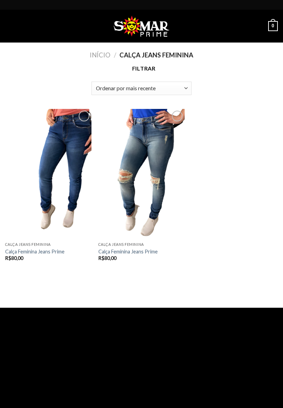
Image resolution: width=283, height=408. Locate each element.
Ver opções (23, 270)
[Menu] (9, 26)
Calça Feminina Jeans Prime (35, 251)
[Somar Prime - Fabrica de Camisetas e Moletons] (141, 26)
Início (100, 55)
